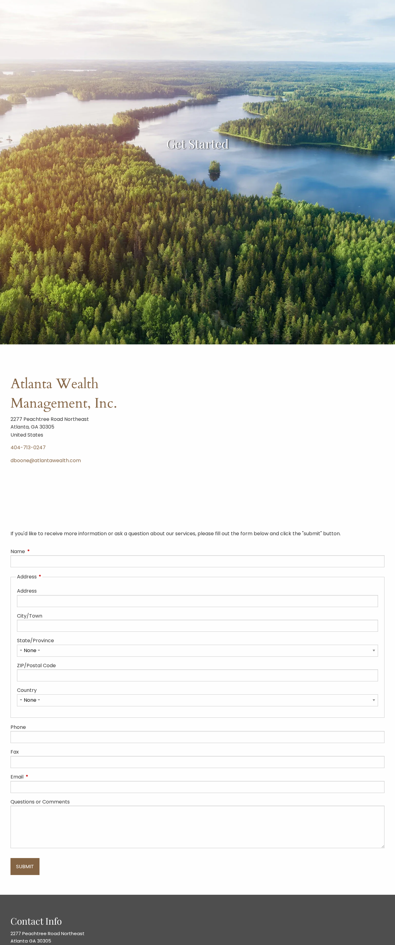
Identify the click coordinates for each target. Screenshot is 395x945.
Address (27, 590)
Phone (18, 727)
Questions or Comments (40, 801)
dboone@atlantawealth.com (45, 460)
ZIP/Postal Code (36, 665)
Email (41, 776)
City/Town (29, 615)
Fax (14, 751)
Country (27, 690)
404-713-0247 (28, 447)
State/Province (35, 640)
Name (42, 551)
